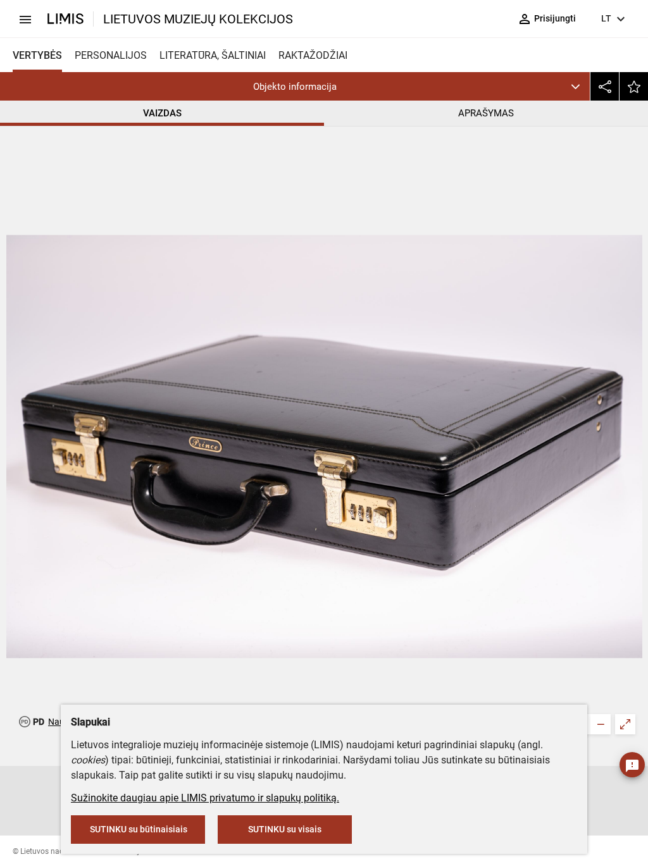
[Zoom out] (600, 724)
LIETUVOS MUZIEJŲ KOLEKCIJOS (198, 19)
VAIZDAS (162, 113)
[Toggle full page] (625, 724)
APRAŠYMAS (486, 113)
